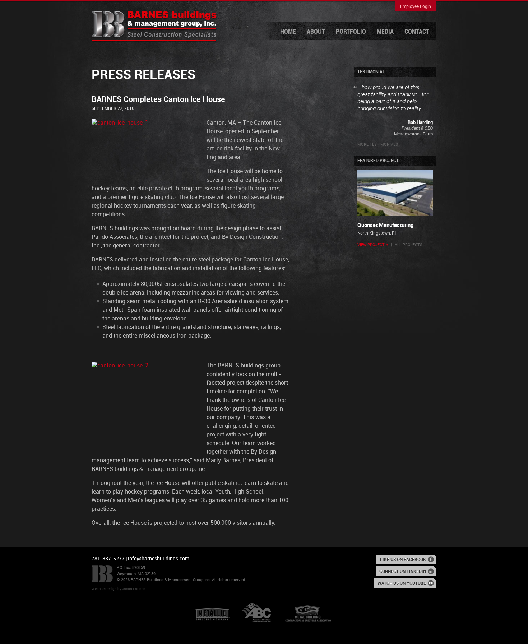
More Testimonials (377, 145)
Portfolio (351, 31)
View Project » (372, 245)
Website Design (104, 589)
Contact (416, 31)
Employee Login (415, 6)
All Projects (408, 245)
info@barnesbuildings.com (158, 558)
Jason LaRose (133, 589)
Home (288, 31)
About (316, 31)
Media (385, 31)
